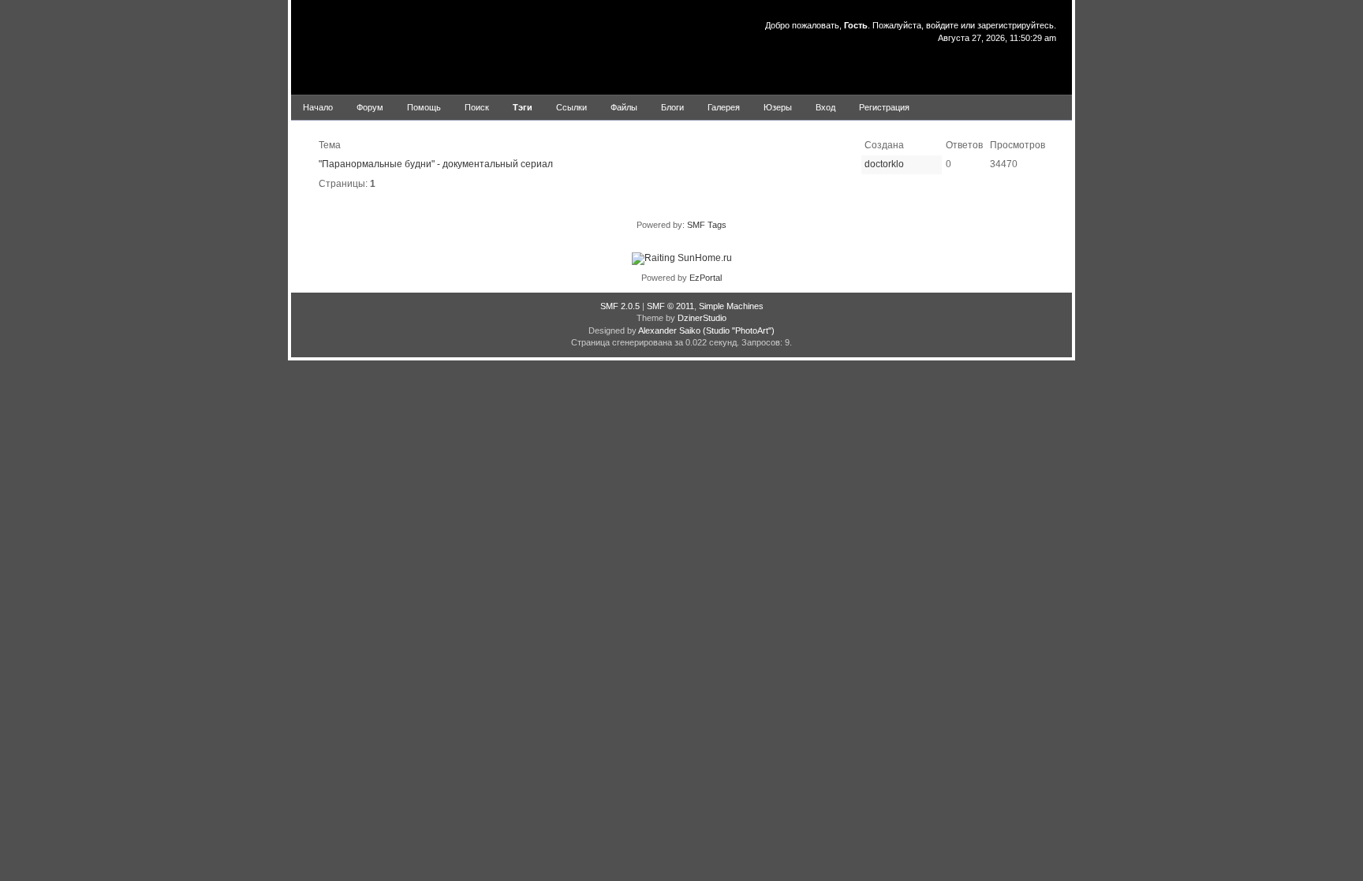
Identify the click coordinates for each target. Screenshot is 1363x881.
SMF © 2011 (670, 306)
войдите (942, 25)
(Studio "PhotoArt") (739, 330)
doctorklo (884, 164)
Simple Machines (731, 306)
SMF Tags (706, 225)
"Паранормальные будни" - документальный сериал (436, 164)
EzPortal (705, 277)
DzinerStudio (702, 318)
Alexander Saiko (669, 330)
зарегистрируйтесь (1015, 25)
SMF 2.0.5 (620, 306)
